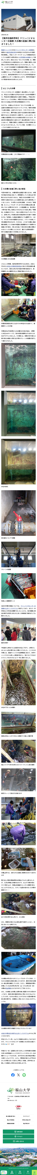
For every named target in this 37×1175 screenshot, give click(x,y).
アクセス (19, 1136)
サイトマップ (26, 1116)
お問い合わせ (20, 1141)
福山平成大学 (26, 1123)
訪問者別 (12, 1173)
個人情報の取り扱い (10, 1116)
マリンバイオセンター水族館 (24, 50)
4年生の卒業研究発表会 (14, 266)
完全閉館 (8, 988)
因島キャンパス (6, 50)
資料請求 (20, 1132)
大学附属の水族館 (24, 57)
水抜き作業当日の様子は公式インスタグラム (15, 1033)
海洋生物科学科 (11, 52)
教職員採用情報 (10, 1123)
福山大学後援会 (10, 1120)
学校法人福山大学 (26, 1120)
